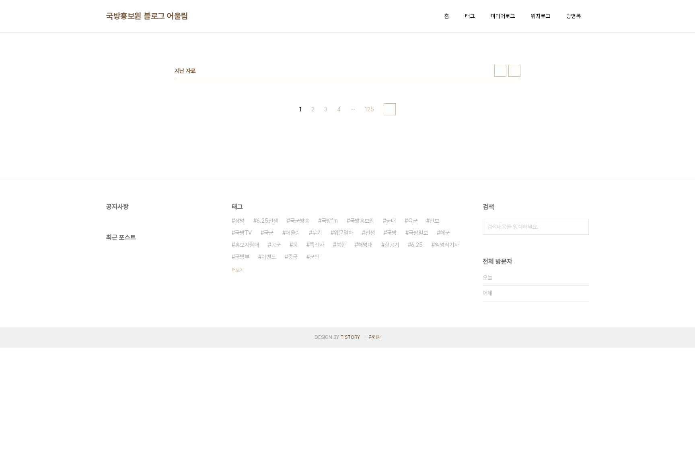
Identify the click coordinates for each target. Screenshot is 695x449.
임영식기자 (447, 245)
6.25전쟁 (267, 220)
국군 (268, 233)
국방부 (242, 257)
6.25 (417, 245)
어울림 (293, 233)
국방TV (243, 233)
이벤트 (268, 257)
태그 (470, 16)
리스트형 (514, 71)
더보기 (238, 270)
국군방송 (299, 220)
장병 (240, 220)
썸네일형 (500, 71)
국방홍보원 (362, 220)
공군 (276, 245)
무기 (317, 233)
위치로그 (540, 16)
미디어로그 (503, 16)
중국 (293, 257)
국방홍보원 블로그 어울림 (147, 16)
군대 (391, 220)
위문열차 (343, 233)
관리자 (375, 337)
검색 (580, 226)
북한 (341, 245)
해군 (445, 233)
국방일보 (418, 233)
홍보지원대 (247, 245)
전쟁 (370, 233)
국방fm (329, 220)
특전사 (317, 245)
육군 (412, 220)
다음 (390, 109)
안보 (434, 220)
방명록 (573, 16)
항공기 (392, 245)
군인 (314, 257)
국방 (392, 233)
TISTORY (350, 337)
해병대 (365, 245)
